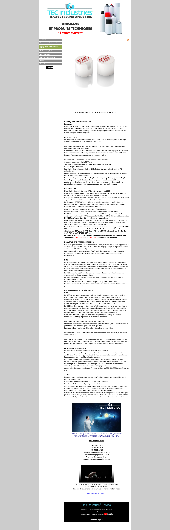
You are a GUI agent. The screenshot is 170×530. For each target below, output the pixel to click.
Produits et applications (47, 51)
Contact (42, 64)
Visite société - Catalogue (47, 57)
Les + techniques (45, 54)
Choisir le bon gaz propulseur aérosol (49, 47)
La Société (43, 39)
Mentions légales (96, 520)
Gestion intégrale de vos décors (49, 43)
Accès (42, 60)
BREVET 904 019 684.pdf (96, 493)
